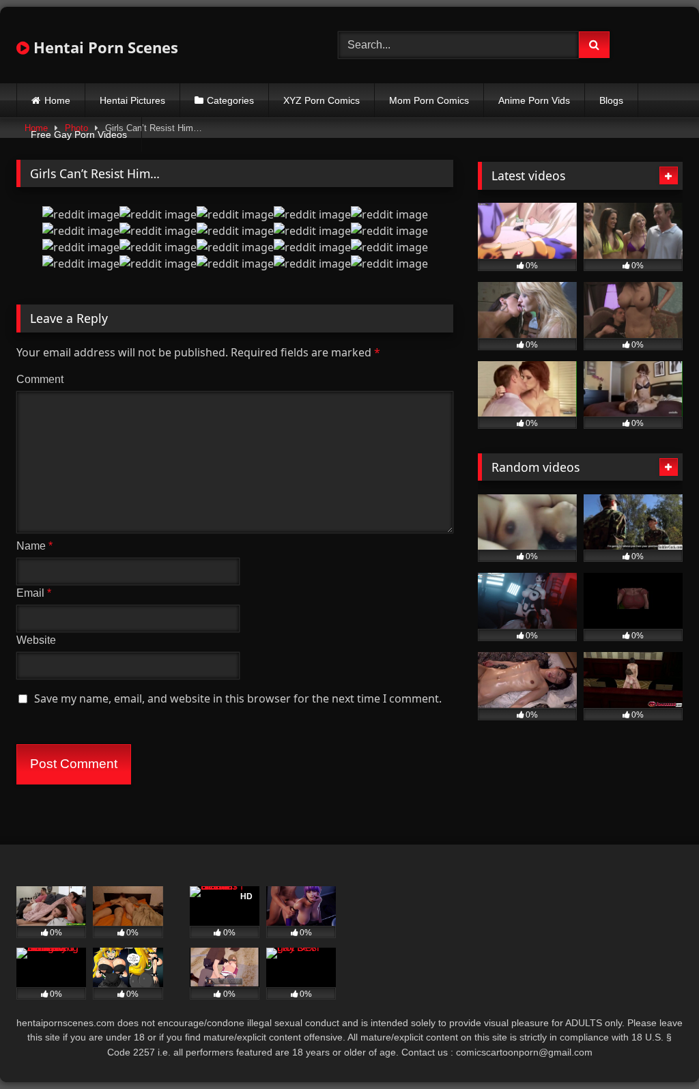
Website (36, 640)
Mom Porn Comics (429, 100)
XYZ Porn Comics (321, 100)
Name (34, 546)
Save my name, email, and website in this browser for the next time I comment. (238, 698)
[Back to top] (657, 1048)
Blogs (611, 100)
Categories (230, 100)
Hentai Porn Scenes (103, 47)
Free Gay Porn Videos (79, 134)
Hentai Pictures (132, 100)
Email (33, 593)
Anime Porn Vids (534, 100)
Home (57, 100)
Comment (39, 379)
